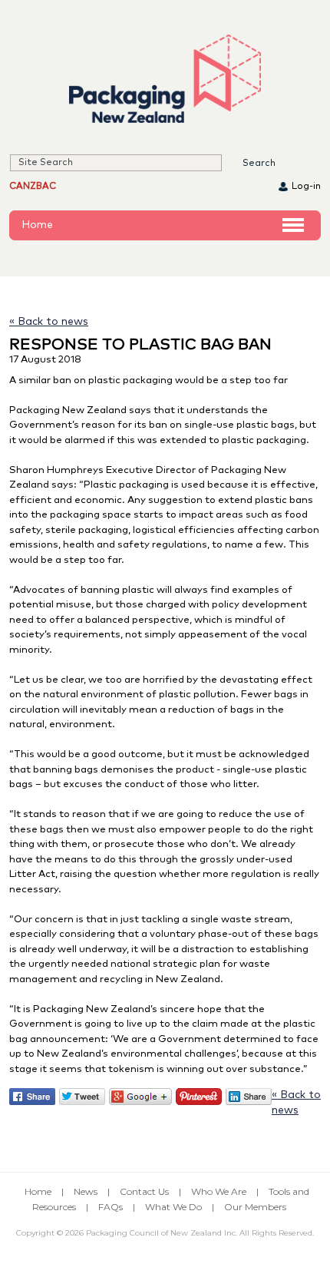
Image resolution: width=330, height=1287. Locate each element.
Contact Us (144, 1191)
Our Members (255, 1207)
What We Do (173, 1207)
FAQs (110, 1207)
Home (37, 225)
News (85, 1191)
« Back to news (48, 321)
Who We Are (218, 1191)
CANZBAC (32, 186)
